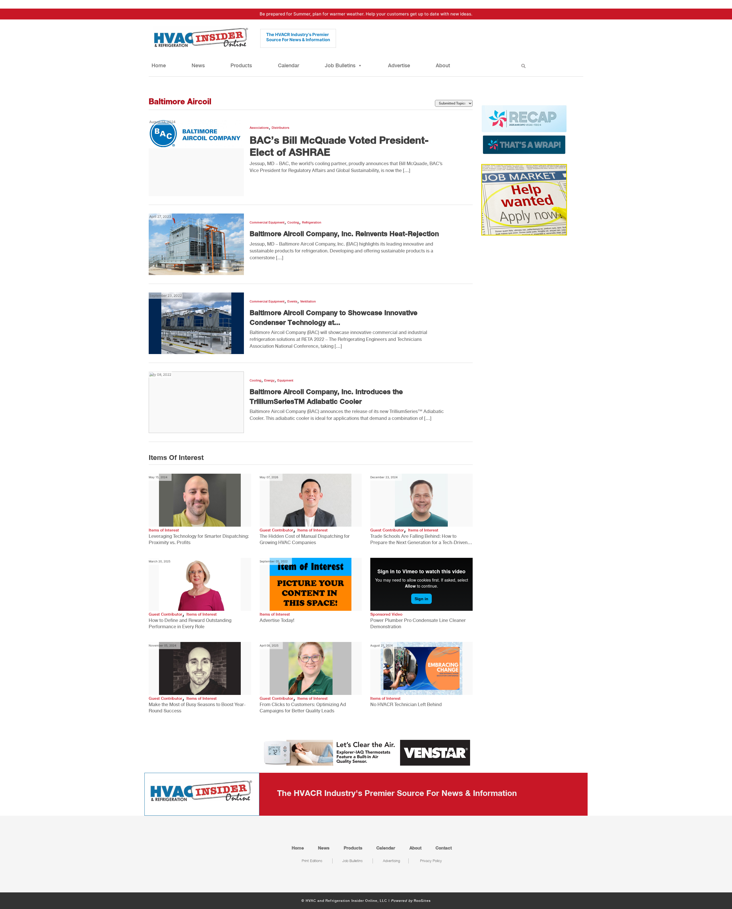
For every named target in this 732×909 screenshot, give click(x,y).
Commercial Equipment (267, 222)
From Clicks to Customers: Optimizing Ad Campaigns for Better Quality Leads (303, 708)
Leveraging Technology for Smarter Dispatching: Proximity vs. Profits (199, 539)
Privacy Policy (431, 860)
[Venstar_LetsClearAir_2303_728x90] (366, 752)
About (443, 65)
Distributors (280, 128)
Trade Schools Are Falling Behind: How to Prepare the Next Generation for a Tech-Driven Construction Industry (419, 539)
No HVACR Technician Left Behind (406, 704)
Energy (269, 380)
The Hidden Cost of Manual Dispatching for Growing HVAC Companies (305, 539)
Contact (443, 847)
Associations (259, 128)
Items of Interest (164, 530)
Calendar (288, 65)
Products (241, 65)
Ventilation (308, 301)
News (198, 65)
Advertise (399, 65)
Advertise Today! (277, 620)
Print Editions (312, 860)
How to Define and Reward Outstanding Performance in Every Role (190, 623)
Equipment (285, 380)
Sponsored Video (386, 614)
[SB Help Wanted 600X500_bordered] (524, 199)
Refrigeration (311, 222)
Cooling (293, 222)
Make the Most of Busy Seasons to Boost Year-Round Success (197, 708)
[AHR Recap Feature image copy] (524, 129)
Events (292, 301)
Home (159, 65)
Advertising (391, 860)
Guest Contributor (276, 530)
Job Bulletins (340, 65)
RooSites (422, 901)
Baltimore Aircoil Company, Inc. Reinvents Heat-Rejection (344, 234)
